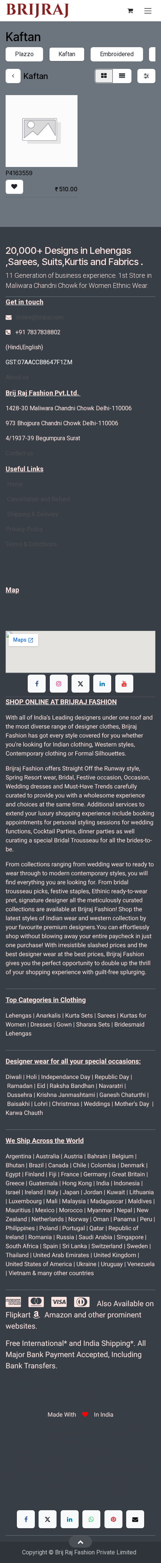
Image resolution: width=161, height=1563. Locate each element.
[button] (14, 187)
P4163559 (19, 173)
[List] (122, 76)
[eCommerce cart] (129, 10)
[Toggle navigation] (147, 10)
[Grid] (104, 76)
